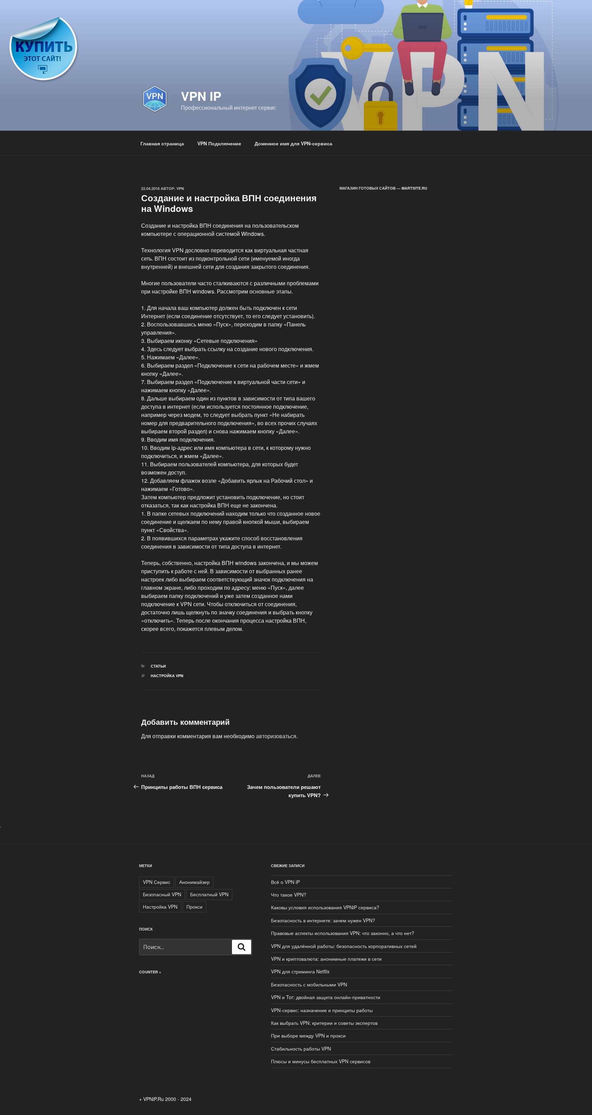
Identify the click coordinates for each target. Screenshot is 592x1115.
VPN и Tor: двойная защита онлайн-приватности (325, 997)
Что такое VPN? (288, 894)
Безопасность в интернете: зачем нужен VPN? (323, 920)
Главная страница (162, 143)
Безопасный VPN (162, 894)
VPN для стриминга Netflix (300, 971)
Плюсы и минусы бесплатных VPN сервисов (320, 1061)
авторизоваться (276, 736)
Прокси (194, 906)
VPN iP (201, 96)
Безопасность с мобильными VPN (309, 984)
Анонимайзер (194, 881)
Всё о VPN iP (285, 881)
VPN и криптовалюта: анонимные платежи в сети (326, 958)
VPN (180, 188)
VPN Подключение (219, 143)
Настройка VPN (167, 675)
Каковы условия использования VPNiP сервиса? (325, 907)
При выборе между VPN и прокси (308, 1035)
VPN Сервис (156, 881)
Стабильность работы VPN (301, 1048)
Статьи (158, 666)
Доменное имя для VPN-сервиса (293, 143)
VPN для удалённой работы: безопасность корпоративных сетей (344, 946)
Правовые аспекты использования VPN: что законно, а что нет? (342, 933)
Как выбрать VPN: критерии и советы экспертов (324, 1022)
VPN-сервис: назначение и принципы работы (322, 1010)
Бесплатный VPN (209, 894)
